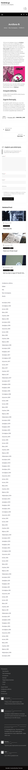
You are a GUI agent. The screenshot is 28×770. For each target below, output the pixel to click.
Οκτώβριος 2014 (6, 469)
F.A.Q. (3, 684)
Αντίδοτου (21, 42)
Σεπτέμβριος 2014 (6, 472)
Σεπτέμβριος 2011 (6, 590)
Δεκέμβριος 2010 (6, 620)
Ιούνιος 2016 (5, 404)
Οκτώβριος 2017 (6, 355)
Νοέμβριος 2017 (6, 351)
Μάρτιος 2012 (5, 571)
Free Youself (6, 48)
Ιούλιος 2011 (5, 597)
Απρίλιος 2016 (5, 410)
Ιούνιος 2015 (5, 443)
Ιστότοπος (4, 186)
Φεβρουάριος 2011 (6, 613)
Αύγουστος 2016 (6, 397)
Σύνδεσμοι (3, 691)
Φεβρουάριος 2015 (6, 456)
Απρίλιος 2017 (5, 371)
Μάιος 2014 (5, 486)
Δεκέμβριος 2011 (6, 580)
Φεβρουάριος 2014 (6, 495)
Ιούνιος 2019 (5, 309)
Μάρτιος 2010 (5, 649)
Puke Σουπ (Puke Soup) (10, 251)
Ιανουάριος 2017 (6, 381)
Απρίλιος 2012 (5, 567)
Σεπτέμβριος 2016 (6, 394)
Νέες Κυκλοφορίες (6, 225)
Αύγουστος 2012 (6, 554)
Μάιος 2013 (5, 525)
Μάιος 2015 (5, 446)
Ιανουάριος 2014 (6, 499)
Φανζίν (12, 248)
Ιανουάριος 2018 (6, 348)
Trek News (14, 741)
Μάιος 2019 (5, 312)
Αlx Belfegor (8, 710)
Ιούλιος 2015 (5, 440)
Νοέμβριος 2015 (6, 427)
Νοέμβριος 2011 (6, 584)
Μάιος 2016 (5, 407)
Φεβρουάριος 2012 (6, 574)
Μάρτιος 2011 (5, 610)
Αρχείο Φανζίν (4, 687)
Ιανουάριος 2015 (6, 459)
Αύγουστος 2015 (6, 436)
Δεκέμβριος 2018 (6, 325)
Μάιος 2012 (5, 564)
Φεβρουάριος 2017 (6, 378)
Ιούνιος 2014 (5, 482)
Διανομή (4, 678)
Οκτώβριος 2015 (6, 430)
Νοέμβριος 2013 (6, 505)
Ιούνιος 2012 (5, 561)
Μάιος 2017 (5, 368)
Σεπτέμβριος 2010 (6, 629)
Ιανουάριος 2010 (6, 656)
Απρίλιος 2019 (5, 315)
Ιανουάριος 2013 (6, 538)
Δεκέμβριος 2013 (6, 502)
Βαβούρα (16, 87)
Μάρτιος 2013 (5, 531)
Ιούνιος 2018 (5, 332)
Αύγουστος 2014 (6, 476)
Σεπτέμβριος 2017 (6, 358)
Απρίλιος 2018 (5, 338)
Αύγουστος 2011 (6, 593)
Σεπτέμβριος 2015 (6, 433)
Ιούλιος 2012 (5, 557)
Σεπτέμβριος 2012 (6, 551)
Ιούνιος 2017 (5, 365)
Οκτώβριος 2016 (6, 391)
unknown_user (20, 117)
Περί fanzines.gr (6, 673)
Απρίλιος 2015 (5, 450)
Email (3, 180)
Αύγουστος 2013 (6, 515)
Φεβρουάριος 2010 (6, 652)
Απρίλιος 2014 (5, 489)
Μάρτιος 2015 (5, 453)
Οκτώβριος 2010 (6, 626)
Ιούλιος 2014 (5, 479)
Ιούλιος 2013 (5, 518)
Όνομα (4, 173)
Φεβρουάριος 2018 (6, 345)
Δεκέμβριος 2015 (6, 423)
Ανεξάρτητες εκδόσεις (7, 283)
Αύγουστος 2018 (6, 329)
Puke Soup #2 (7, 229)
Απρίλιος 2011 (5, 607)
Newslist (8, 768)
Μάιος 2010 (5, 642)
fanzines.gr (5, 3)
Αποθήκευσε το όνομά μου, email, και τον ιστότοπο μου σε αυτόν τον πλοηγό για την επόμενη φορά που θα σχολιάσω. (15, 194)
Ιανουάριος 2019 (6, 322)
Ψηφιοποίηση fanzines (8, 680)
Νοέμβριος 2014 (6, 466)
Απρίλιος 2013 (5, 528)
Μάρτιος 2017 (5, 374)
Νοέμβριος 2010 (6, 623)
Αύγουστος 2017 (6, 361)
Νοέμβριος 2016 (6, 387)
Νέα (3, 290)
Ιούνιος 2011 (5, 600)
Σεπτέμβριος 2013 (6, 512)
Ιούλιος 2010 (5, 636)
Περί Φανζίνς (5, 671)
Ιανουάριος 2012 (6, 577)
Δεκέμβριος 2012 (6, 541)
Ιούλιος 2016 (5, 400)
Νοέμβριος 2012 (6, 544)
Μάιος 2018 (5, 335)
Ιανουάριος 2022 (6, 302)
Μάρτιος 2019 (5, 319)
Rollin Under (23, 726)
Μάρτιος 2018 (5, 342)
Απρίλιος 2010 (5, 646)
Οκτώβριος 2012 (6, 548)
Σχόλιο (4, 156)
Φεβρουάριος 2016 (6, 417)
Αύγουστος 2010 (6, 633)
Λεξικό (4, 682)
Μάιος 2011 (4, 603)
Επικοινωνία (4, 693)
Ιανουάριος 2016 (6, 420)
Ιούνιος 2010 (5, 639)
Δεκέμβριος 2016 (6, 384)
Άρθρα (3, 286)
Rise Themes (19, 768)
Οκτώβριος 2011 (6, 587)
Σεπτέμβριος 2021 (6, 306)
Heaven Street (13, 752)
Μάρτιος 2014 (5, 492)
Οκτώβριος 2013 (6, 508)
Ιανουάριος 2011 (6, 616)
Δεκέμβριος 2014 (6, 463)
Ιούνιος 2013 (5, 521)
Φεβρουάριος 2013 (6, 535)
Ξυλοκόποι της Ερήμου (17, 698)
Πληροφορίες (4, 669)
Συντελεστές (5, 675)
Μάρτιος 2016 (5, 414)
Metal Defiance (17, 710)
